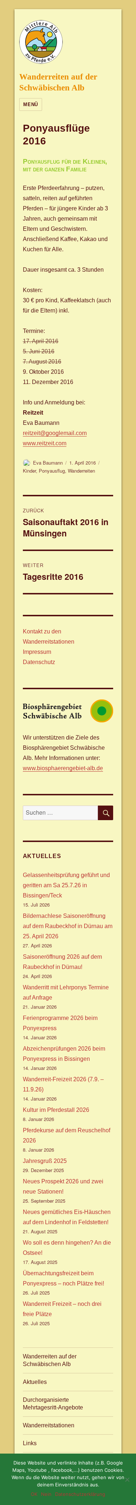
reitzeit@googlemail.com (55, 433)
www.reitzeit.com (44, 443)
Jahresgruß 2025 (45, 1161)
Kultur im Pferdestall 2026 (56, 1110)
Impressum (37, 652)
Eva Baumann (48, 462)
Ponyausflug (52, 470)
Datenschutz (39, 662)
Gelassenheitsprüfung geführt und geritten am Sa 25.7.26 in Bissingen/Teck (66, 885)
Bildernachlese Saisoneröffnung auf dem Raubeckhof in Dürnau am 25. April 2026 (67, 926)
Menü (30, 104)
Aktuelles (35, 1382)
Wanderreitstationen (48, 1425)
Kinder (29, 470)
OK (34, 1494)
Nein (46, 1494)
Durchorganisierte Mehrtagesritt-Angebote (53, 1404)
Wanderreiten (81, 470)
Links (30, 1443)
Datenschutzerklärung (80, 1494)
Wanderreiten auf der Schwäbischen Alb (50, 1360)
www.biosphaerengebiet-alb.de (63, 768)
